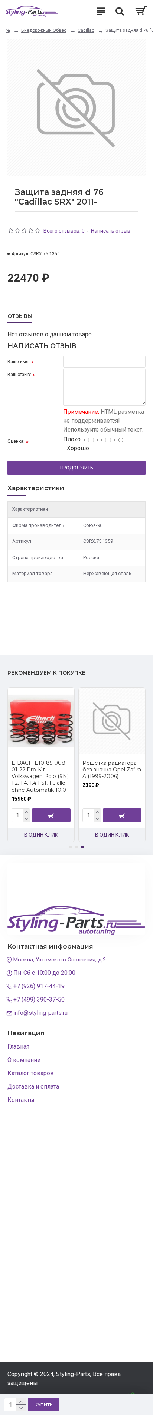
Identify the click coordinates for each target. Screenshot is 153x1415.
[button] (70, 847)
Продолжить (76, 468)
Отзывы (19, 316)
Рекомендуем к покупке (46, 673)
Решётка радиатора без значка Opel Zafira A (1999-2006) (111, 770)
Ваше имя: (18, 361)
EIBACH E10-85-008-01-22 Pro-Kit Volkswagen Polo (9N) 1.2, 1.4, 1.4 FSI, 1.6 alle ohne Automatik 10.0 (40, 776)
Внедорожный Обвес (43, 30)
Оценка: (16, 441)
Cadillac (86, 30)
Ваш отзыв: (19, 374)
